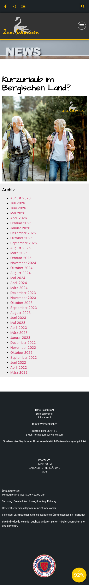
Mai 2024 (17, 278)
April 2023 (18, 328)
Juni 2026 (18, 208)
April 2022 (18, 367)
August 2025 (20, 248)
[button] (82, 6)
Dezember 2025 (23, 233)
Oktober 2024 (21, 268)
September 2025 (23, 243)
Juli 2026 (17, 203)
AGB (44, 471)
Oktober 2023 (21, 303)
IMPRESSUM (45, 464)
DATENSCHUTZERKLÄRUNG (44, 467)
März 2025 (19, 253)
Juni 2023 (18, 318)
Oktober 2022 (21, 352)
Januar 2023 (20, 337)
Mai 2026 (17, 213)
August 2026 (20, 198)
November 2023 (23, 298)
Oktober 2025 (21, 238)
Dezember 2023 (23, 293)
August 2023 (20, 313)
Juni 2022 (18, 362)
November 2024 (23, 263)
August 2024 (20, 273)
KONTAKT (44, 460)
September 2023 (23, 308)
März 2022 (19, 372)
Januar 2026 (20, 228)
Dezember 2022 (23, 342)
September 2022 (23, 357)
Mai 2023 (17, 323)
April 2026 (18, 218)
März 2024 (19, 288)
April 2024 (18, 283)
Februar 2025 (20, 258)
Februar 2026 (20, 223)
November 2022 (23, 347)
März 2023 (19, 332)
